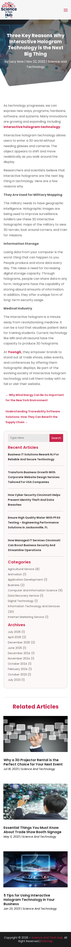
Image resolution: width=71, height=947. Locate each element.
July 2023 (14, 680)
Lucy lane (16, 61)
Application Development (25, 580)
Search (56, 438)
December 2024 (19, 653)
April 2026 (14, 637)
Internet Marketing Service (26, 617)
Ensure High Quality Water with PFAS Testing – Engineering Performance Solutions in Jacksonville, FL (34, 522)
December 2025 (19, 642)
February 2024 (18, 669)
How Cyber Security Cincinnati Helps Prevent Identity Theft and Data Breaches (34, 500)
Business (14, 585)
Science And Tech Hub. (47, 938)
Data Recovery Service (23, 596)
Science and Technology (38, 769)
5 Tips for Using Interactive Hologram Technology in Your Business (29, 899)
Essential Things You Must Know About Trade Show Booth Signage (32, 829)
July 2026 (14, 632)
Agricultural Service (21, 569)
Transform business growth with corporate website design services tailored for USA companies (34, 477)
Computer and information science (32, 590)
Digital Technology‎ (21, 601)
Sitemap (47, 941)
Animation (15, 574)
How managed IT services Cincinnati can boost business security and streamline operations (34, 545)
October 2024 (17, 664)
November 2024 (19, 658)
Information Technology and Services (34, 606)
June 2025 (15, 648)
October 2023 (17, 674)
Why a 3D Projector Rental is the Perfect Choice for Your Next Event (33, 762)
